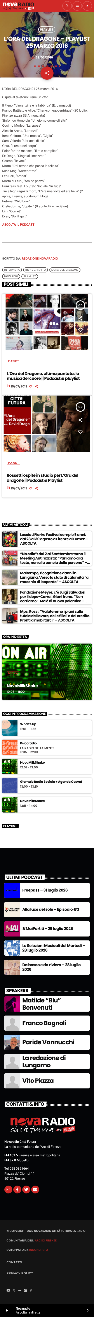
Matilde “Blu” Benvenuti (41, 1004)
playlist (29, 276)
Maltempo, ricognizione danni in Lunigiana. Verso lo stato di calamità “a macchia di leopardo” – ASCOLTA (54, 577)
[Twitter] (26, 1189)
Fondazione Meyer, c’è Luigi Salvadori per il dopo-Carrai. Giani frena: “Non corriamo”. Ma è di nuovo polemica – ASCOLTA (52, 599)
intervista (12, 270)
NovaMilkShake (22, 686)
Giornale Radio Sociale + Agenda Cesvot (51, 782)
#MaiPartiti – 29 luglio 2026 (47, 928)
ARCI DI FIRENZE (46, 1240)
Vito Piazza (38, 1080)
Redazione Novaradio (40, 258)
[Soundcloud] (19, 1290)
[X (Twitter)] (14, 1290)
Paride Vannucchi (48, 1042)
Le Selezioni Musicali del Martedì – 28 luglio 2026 (53, 948)
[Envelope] (35, 1189)
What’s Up (28, 724)
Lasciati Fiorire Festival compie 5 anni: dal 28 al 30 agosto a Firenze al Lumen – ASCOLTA (54, 539)
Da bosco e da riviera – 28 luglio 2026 (51, 967)
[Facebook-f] (17, 1189)
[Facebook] (31, 1290)
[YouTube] (8, 1290)
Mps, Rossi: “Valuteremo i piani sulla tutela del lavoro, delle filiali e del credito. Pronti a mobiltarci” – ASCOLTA (55, 616)
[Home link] (18, 6)
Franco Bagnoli (44, 1023)
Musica (13, 673)
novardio (11, 276)
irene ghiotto (35, 270)
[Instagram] (8, 1189)
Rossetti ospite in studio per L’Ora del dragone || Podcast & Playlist (42, 477)
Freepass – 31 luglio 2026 (45, 890)
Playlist (47, 29)
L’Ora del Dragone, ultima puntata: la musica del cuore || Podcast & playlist (43, 376)
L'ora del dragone (64, 270)
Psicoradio (28, 743)
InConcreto (38, 1250)
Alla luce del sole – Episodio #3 (50, 909)
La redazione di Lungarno (44, 1062)
